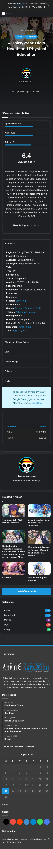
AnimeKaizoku (26, 81)
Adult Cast (21, 312)
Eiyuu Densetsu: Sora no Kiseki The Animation (38, 523)
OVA (6, 624)
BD (24, 330)
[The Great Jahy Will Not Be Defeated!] (13, 510)
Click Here (37, 403)
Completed (31, 36)
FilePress (28, 415)
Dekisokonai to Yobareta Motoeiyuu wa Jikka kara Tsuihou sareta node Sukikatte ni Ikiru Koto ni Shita (13, 551)
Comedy (19, 308)
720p (21, 326)
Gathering (20, 300)
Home (24, 30)
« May (5, 804)
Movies (7, 620)
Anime (31, 30)
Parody (31, 312)
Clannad (6, 577)
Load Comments (27, 591)
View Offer (37, 7)
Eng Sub (17, 330)
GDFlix (10, 415)
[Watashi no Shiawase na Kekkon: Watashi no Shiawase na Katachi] (39, 537)
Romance (29, 308)
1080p (28, 326)
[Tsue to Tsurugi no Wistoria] (39, 568)
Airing (7, 629)
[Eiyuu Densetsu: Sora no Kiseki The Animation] (39, 510)
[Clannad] (13, 568)
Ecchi (38, 308)
